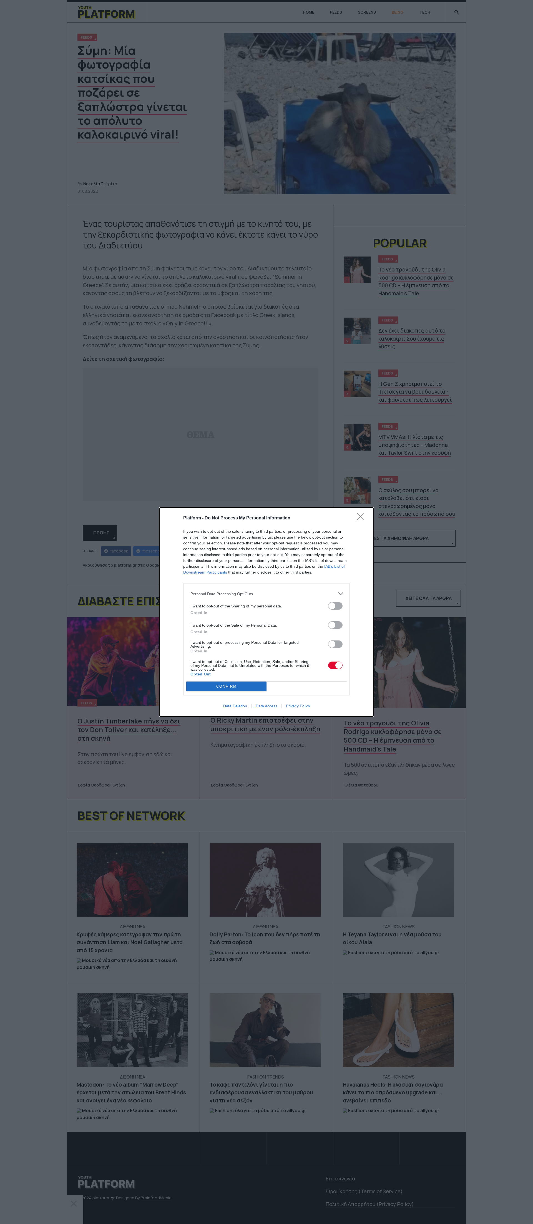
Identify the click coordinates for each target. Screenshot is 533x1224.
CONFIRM (226, 686)
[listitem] (266, 594)
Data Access (266, 706)
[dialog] (266, 612)
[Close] (362, 518)
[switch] (335, 606)
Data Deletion (235, 706)
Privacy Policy (298, 706)
